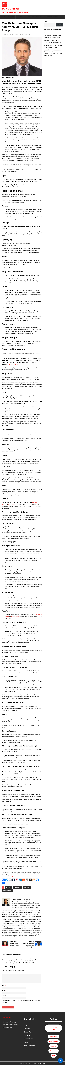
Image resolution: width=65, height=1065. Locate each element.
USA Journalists (7, 890)
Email (3, 990)
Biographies (25, 34)
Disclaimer (31, 17)
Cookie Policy (21, 17)
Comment (4, 973)
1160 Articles (26, 899)
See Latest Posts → (54, 1028)
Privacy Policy (40, 17)
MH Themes (42, 1063)
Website (4, 995)
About (3, 17)
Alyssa (17, 34)
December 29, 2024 (9, 34)
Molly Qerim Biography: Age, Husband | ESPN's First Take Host (20, 963)
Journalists (17, 887)
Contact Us (11, 17)
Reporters (27, 887)
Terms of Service (29, 1045)
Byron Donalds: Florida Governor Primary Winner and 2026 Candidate (53, 47)
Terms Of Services (52, 17)
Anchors (8, 887)
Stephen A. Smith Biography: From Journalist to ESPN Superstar (20, 961)
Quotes (53, 1046)
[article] (22, 646)
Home (26, 1025)
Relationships (53, 1041)
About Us (27, 1029)
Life (53, 1055)
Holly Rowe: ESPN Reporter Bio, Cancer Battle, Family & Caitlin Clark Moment (52, 31)
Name (3, 985)
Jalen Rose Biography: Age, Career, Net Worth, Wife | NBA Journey (21, 959)
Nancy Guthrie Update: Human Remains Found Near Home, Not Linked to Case (53, 53)
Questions (53, 1051)
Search (45, 21)
